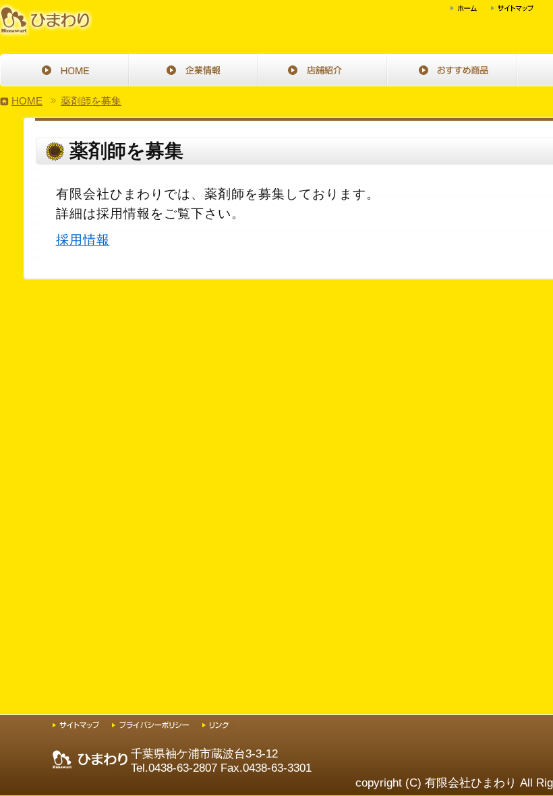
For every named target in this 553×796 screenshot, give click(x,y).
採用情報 (83, 240)
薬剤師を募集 (91, 101)
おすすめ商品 (453, 70)
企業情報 (194, 70)
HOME (64, 70)
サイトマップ (519, 8)
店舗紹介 (323, 70)
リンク (219, 725)
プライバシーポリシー (157, 725)
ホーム (470, 8)
